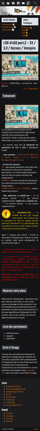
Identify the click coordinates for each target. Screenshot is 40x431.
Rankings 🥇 (27, 27)
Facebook (10, 416)
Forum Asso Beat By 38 (15, 389)
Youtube (9, 418)
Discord (9, 421)
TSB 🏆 (25, 33)
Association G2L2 (13, 386)
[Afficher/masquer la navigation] (35, 3)
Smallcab (10, 399)
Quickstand (11, 397)
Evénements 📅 (8, 24)
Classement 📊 (8, 29)
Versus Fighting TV (14, 405)
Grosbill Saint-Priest (14, 391)
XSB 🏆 (25, 30)
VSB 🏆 (25, 35)
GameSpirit (33, 88)
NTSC (8, 394)
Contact (35, 429)
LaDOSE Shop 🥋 (9, 27)
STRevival (10, 402)
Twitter (9, 413)
